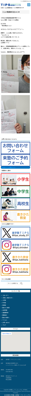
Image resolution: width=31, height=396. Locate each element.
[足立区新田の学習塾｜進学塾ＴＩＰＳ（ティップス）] (11, 4)
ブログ (4, 325)
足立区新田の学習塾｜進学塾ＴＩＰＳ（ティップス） (17, 395)
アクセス (4, 320)
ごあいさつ (5, 295)
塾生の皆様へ (6, 317)
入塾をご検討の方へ (7, 297)
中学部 (4, 302)
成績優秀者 (5, 312)
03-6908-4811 (9, 369)
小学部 (4, 300)
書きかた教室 (6, 307)
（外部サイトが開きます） (8, 167)
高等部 (4, 305)
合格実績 (4, 310)
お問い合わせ (6, 322)
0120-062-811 (9, 371)
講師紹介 (4, 315)
